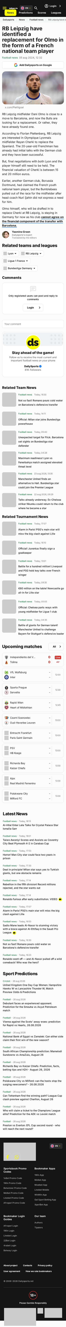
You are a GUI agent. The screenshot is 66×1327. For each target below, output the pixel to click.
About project (10, 1265)
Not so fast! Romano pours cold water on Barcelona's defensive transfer (40, 402)
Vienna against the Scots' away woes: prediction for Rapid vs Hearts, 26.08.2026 (31, 1023)
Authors (38, 1222)
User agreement (12, 1271)
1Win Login (9, 1230)
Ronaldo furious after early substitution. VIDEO (30, 899)
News (10, 12)
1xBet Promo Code (13, 1178)
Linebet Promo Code (14, 1198)
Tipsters (38, 1227)
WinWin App (40, 1194)
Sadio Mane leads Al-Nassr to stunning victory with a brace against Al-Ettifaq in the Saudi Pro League (30, 929)
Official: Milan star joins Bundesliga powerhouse (39, 421)
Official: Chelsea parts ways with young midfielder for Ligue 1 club (37, 609)
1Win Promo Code (12, 1183)
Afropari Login (11, 1225)
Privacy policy (45, 1265)
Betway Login (10, 1250)
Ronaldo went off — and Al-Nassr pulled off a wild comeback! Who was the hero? (32, 960)
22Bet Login (9, 1240)
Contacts (27, 1265)
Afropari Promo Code (14, 1202)
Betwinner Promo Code (15, 1188)
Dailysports (8, 19)
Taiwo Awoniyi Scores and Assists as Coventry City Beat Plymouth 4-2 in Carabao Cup (30, 841)
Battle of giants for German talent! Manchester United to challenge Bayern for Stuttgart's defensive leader (41, 629)
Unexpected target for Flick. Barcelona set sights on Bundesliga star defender (41, 441)
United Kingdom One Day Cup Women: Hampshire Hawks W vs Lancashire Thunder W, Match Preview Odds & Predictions (32, 988)
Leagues (56, 12)
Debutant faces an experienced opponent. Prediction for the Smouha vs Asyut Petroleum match (30, 1007)
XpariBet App (41, 1204)
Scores (42, 12)
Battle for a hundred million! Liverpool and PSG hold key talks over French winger (40, 570)
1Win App (39, 1175)
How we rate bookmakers (39, 1271)
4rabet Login (10, 1245)
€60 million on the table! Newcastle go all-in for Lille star (41, 590)
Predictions (26, 12)
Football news (36, 19)
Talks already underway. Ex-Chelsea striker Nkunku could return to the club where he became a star (41, 504)
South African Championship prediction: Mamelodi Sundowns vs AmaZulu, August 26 (32, 1053)
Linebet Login (10, 1235)
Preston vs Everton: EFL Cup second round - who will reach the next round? (31, 1127)
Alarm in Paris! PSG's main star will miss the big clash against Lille (39, 531)
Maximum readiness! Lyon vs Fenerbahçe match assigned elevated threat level (40, 462)
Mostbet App (40, 1185)
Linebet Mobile (41, 1189)
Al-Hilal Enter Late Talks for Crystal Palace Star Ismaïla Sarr (30, 827)
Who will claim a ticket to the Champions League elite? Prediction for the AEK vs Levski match (31, 1112)
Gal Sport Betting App (45, 1199)
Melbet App (40, 1180)
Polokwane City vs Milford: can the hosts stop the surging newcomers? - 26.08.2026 (32, 1082)
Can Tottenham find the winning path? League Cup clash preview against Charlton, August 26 (32, 1097)
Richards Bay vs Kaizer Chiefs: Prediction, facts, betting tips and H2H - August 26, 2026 (31, 1068)
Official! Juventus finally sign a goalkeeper (36, 550)
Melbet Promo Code (13, 1193)
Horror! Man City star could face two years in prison (29, 856)
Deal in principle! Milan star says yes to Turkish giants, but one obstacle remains (31, 871)
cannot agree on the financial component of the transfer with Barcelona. (33, 221)
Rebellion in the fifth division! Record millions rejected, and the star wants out (29, 886)
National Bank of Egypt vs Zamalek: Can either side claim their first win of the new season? (33, 1038)
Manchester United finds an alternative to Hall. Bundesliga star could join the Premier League (38, 483)
